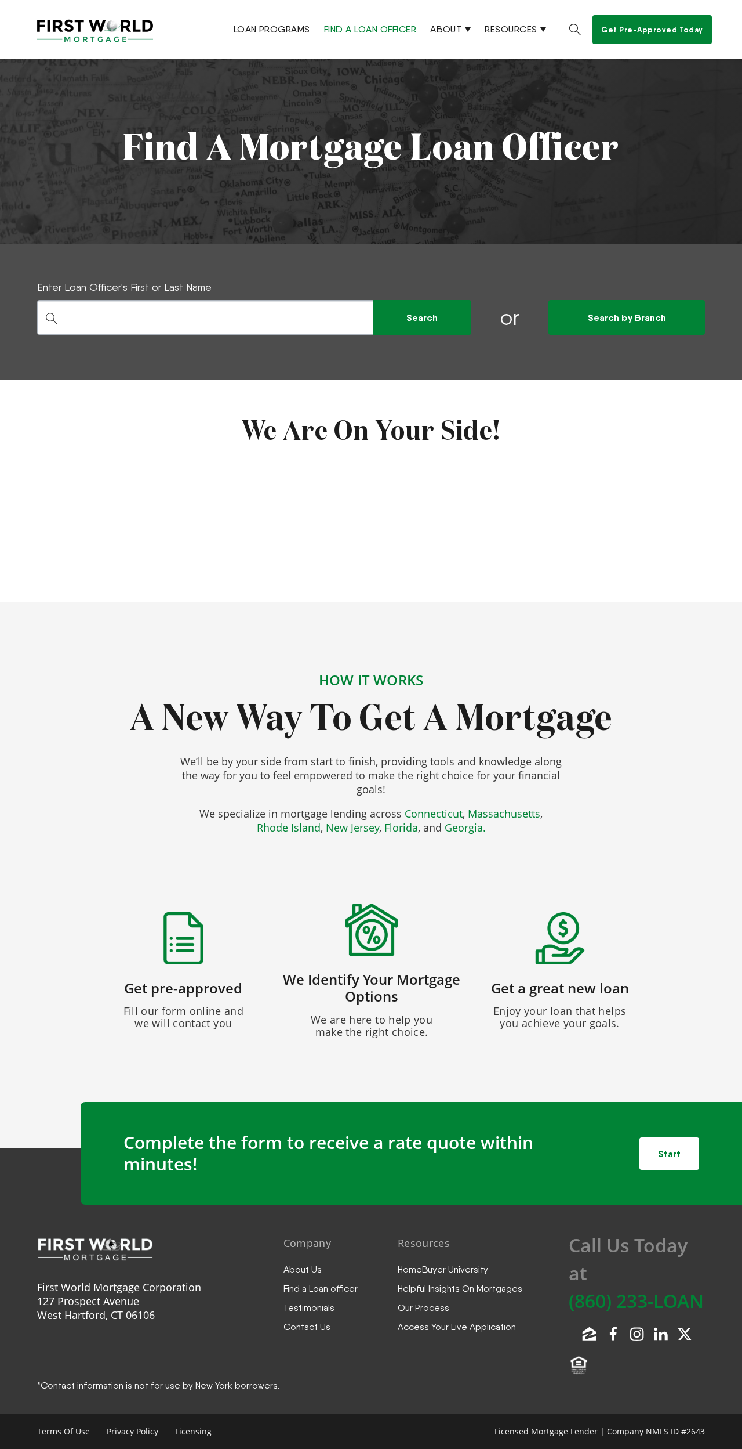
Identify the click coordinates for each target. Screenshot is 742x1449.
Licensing (193, 1431)
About (445, 29)
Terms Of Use (63, 1431)
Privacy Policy (132, 1431)
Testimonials (308, 1307)
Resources (511, 29)
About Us (302, 1269)
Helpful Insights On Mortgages (460, 1288)
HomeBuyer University (443, 1269)
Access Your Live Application (457, 1326)
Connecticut (434, 814)
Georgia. (465, 827)
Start (669, 1153)
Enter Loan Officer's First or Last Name (124, 287)
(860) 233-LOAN (636, 1300)
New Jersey (352, 827)
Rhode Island (289, 827)
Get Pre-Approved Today (652, 29)
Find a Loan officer (320, 1288)
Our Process (423, 1307)
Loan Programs (272, 29)
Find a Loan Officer (370, 29)
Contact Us (306, 1326)
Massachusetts (504, 814)
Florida (401, 827)
